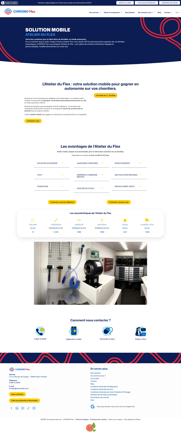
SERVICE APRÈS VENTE (124, 186)
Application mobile (73, 339)
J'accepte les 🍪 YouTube (105, 95)
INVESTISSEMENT (122, 163)
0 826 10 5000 (11, 3)
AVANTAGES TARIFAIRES (87, 163)
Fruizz (138, 419)
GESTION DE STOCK (85, 188)
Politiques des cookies (98, 419)
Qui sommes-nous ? (145, 12)
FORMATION (42, 186)
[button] (52, 163)
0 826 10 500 (14, 383)
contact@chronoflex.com (18, 388)
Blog (159, 12)
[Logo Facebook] (11, 408)
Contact (167, 12)
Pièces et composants (112, 12)
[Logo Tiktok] (28, 408)
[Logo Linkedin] (17, 408)
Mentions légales (82, 419)
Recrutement (130, 12)
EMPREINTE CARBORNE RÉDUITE (87, 176)
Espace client (140, 339)
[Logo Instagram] (34, 408)
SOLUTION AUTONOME (47, 163)
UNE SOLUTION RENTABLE (126, 175)
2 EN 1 (39, 175)
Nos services (94, 12)
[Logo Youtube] (22, 408)
